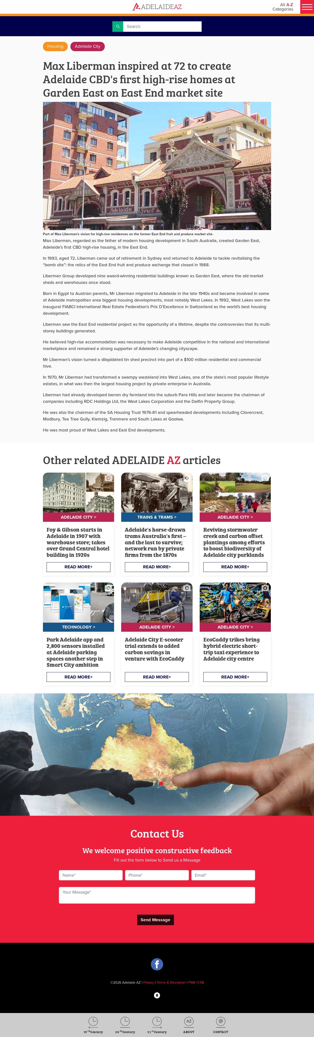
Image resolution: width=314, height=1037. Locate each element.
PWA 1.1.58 (196, 982)
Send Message (155, 920)
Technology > (78, 627)
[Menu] (307, 7)
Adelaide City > (78, 517)
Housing (55, 46)
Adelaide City (87, 46)
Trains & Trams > (156, 517)
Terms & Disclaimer (171, 982)
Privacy (148, 982)
